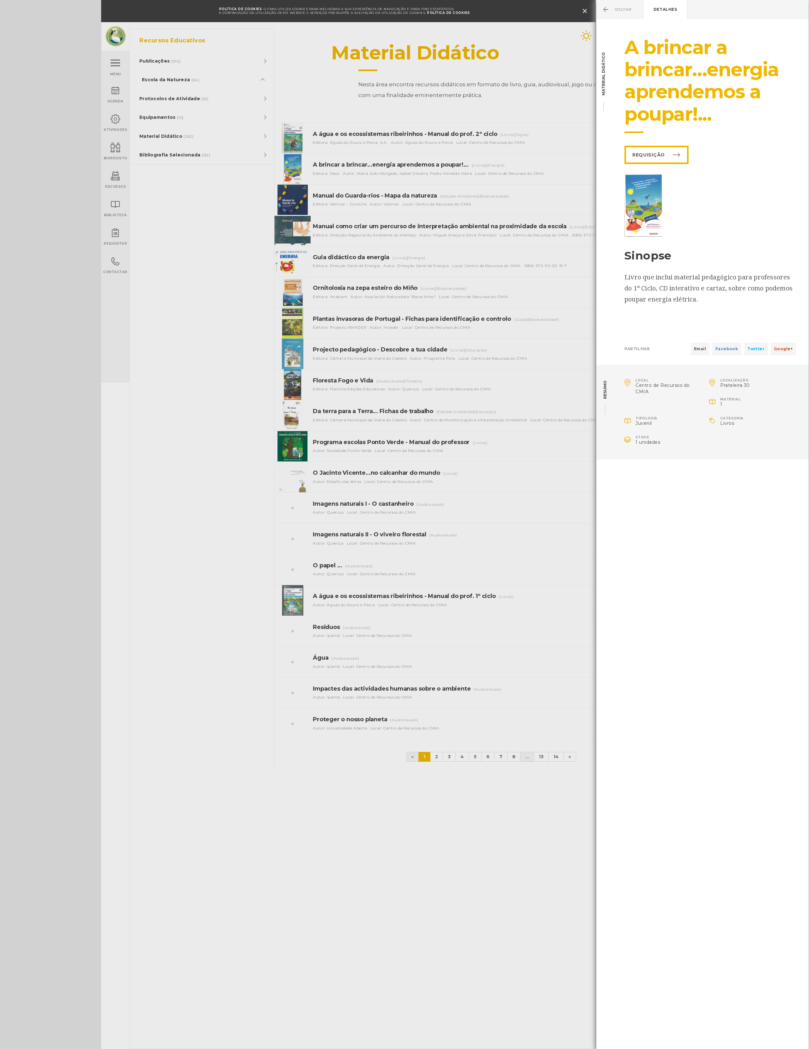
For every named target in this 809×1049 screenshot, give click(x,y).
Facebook (726, 348)
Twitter (755, 348)
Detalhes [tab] (665, 9)
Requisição (648, 155)
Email (700, 348)
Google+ (783, 348)
